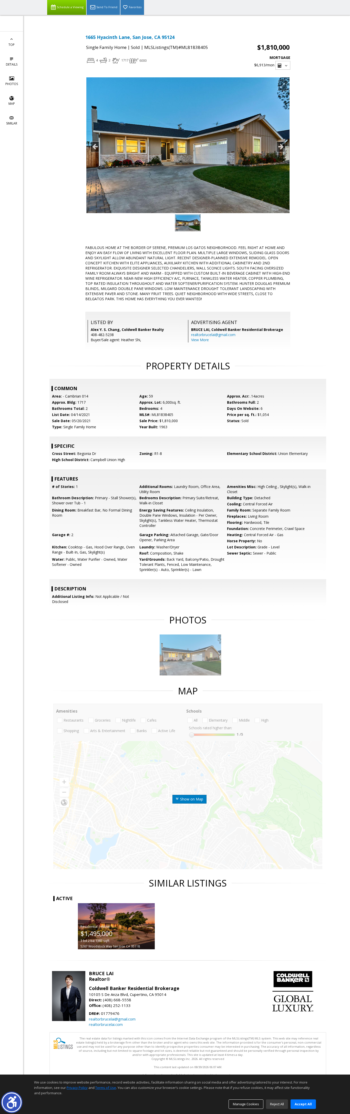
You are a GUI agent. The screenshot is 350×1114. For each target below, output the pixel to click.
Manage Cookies (246, 1104)
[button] (12, 1102)
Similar (11, 123)
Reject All (277, 1104)
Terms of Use (105, 1087)
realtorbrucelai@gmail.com (213, 334)
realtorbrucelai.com (106, 1024)
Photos (11, 84)
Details (11, 64)
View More (200, 339)
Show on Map (191, 799)
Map (11, 103)
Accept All (303, 1104)
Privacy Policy (77, 1087)
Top (11, 45)
